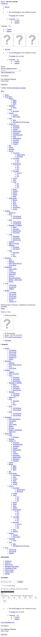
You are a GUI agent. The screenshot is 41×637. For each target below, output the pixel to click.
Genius (15, 209)
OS (14, 254)
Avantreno (16, 127)
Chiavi (11, 270)
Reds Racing (17, 231)
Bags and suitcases (14, 278)
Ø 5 (18, 187)
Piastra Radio (17, 131)
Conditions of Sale (10, 568)
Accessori (16, 140)
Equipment (8, 267)
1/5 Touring (12, 292)
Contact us (8, 561)
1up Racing (16, 207)
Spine (14, 196)
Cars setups (12, 272)
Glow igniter (13, 269)
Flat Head (20, 156)
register (13, 15)
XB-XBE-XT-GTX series (21, 122)
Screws (11, 151)
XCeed (15, 205)
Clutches (11, 241)
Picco (10, 214)
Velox (14, 107)
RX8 (14, 120)
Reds (10, 220)
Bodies (7, 290)
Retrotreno (16, 126)
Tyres (6, 283)
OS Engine (16, 232)
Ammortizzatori (18, 135)
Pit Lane (11, 276)
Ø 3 (18, 162)
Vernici (11, 299)
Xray (10, 118)
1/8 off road (12, 287)
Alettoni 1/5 (12, 301)
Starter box (12, 274)
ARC (10, 109)
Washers (15, 191)
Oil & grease (13, 198)
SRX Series (16, 116)
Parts (10, 251)
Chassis (15, 129)
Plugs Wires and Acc (15, 263)
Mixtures (11, 245)
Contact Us (4, 3)
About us (8, 563)
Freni (14, 136)
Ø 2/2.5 (19, 173)
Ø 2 (18, 160)
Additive (11, 289)
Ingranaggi (16, 133)
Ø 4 (18, 167)
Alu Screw (16, 153)
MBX (14, 102)
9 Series (15, 115)
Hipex (15, 227)
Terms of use (9, 564)
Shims (15, 189)
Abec (14, 202)
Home (7, 95)
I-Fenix (11, 147)
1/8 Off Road (17, 218)
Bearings (11, 149)
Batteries (11, 261)
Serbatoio (16, 142)
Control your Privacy (7, 592)
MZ (10, 145)
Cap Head (16, 158)
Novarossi (16, 229)
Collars (15, 178)
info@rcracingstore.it (15, 337)
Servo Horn (12, 265)
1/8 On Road (17, 216)
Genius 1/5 (12, 124)
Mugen (11, 98)
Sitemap (7, 573)
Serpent (11, 113)
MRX (14, 100)
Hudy (14, 203)
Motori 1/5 (12, 213)
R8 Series (16, 111)
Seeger (15, 193)
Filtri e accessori (14, 243)
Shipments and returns (12, 566)
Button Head (21, 155)
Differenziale (17, 138)
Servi (10, 260)
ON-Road (16, 247)
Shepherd (12, 106)
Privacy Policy (9, 570)
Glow (10, 234)
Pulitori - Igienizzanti (15, 280)
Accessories (12, 298)
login (18, 12)
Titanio (15, 194)
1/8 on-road (12, 285)
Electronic (8, 258)
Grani (14, 182)
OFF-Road (16, 249)
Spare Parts (8, 97)
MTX (14, 104)
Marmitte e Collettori (15, 225)
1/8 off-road (12, 296)
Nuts (14, 180)
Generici (15, 144)
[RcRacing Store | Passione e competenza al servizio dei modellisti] (20, 46)
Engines (7, 211)
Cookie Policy (9, 572)
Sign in (7, 7)
